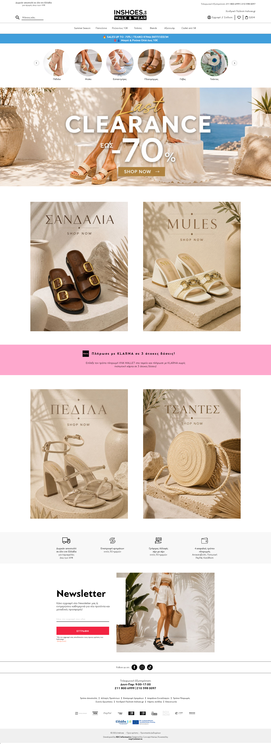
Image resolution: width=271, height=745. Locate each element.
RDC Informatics (123, 737)
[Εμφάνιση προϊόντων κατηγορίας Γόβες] (151, 62)
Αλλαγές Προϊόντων (110, 698)
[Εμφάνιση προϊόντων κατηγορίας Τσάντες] (182, 62)
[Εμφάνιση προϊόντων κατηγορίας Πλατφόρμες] (120, 62)
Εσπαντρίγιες (88, 79)
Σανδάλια (214, 79)
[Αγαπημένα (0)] (239, 17)
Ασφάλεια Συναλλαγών (158, 698)
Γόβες (151, 79)
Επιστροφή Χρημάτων (133, 698)
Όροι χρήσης (132, 733)
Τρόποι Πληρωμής (181, 698)
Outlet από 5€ (188, 28)
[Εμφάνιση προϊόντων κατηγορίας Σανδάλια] (214, 62)
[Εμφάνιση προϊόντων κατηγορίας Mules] (56, 62)
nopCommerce (135, 739)
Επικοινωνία (171, 701)
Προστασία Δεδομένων (150, 733)
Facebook (134, 667)
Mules (57, 79)
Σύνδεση (228, 17)
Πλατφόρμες (120, 79)
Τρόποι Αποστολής (88, 698)
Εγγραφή (216, 17)
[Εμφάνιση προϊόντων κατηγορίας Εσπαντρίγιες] (88, 62)
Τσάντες (183, 79)
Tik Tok (150, 667)
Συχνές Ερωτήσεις (104, 701)
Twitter (142, 667)
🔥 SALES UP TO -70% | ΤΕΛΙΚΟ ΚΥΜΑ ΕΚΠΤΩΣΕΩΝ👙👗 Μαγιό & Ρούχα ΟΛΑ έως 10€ (135, 38)
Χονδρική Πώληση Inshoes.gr (240, 11)
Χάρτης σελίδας (154, 701)
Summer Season (82, 28)
